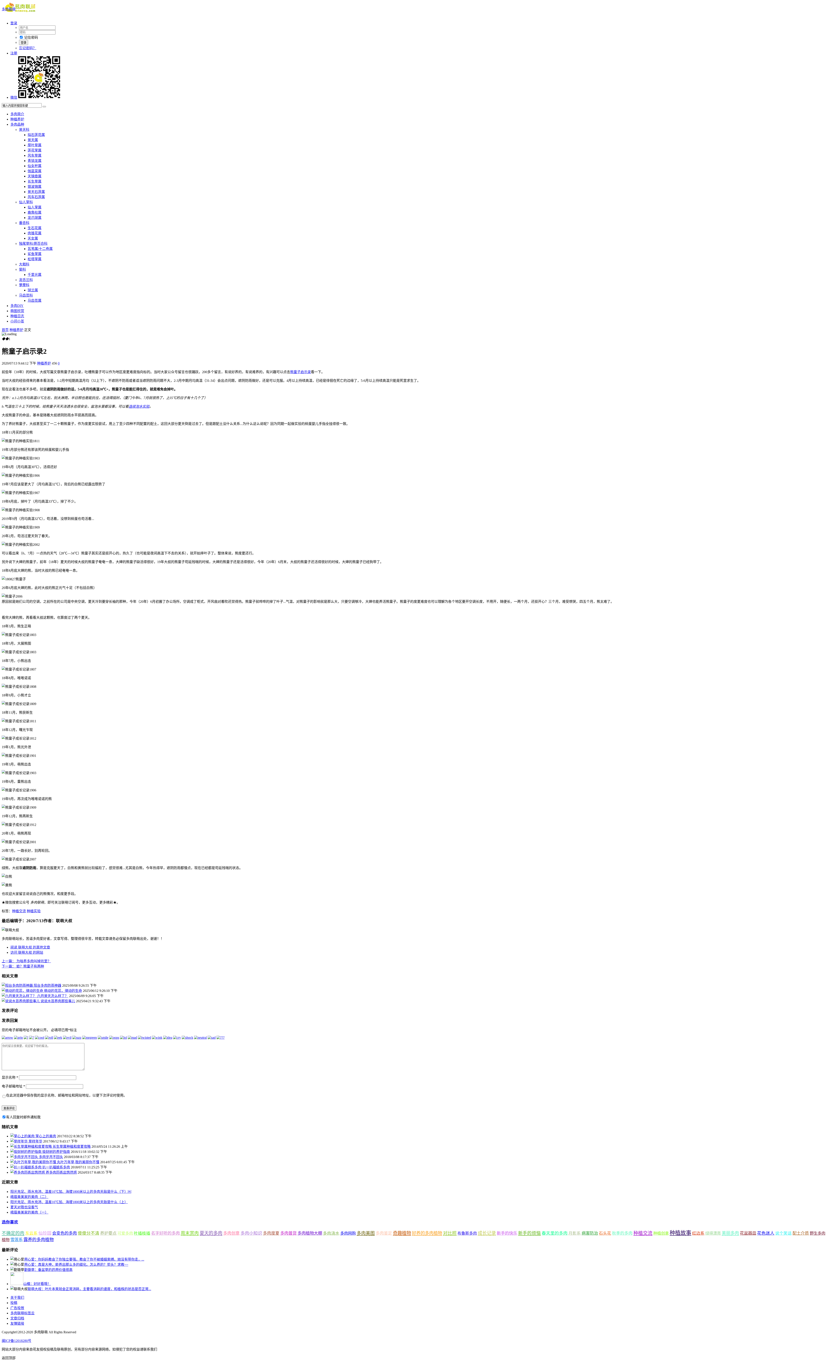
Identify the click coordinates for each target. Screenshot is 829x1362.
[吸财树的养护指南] (26, 1152)
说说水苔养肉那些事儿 (58, 1001)
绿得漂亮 (713, 1233)
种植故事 (680, 1233)
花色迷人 (765, 1233)
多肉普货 (288, 1233)
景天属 (33, 140)
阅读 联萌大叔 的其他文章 (30, 947)
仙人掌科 (26, 202)
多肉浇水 (331, 1233)
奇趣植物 (402, 1233)
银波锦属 (34, 186)
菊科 (22, 269)
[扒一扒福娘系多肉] (26, 1167)
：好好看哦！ (37, 1284)
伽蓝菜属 (34, 171)
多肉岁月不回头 (51, 1157)
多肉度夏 (271, 1233)
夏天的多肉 (211, 1233)
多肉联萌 (9, 9)
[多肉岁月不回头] (24, 1157)
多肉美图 (366, 1233)
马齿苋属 (34, 300)
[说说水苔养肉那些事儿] (21, 1001)
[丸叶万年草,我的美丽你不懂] (33, 1162)
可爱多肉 (125, 1233)
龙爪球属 (34, 217)
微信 (13, 97)
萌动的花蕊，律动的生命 (63, 991)
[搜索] (44, 106)
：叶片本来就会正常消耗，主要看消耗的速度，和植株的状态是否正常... (89, 1289)
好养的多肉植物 (427, 1233)
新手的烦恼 (529, 1233)
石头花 (605, 1233)
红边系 (698, 1233)
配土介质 (801, 1233)
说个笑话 (783, 1233)
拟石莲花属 (36, 135)
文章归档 (17, 1318)
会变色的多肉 (64, 1233)
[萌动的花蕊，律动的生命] (23, 991)
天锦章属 (34, 176)
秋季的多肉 (622, 1233)
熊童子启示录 (300, 372)
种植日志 (17, 316)
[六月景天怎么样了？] (19, 996)
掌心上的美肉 (45, 1136)
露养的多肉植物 (39, 1239)
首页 (5, 330)
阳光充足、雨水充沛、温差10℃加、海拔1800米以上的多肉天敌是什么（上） (69, 1202)
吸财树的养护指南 (56, 1152)
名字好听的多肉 (165, 1233)
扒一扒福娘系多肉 (56, 1167)
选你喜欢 (10, 1222)
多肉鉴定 (384, 1233)
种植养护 (17, 119)
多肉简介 (17, 114)
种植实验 (34, 911)
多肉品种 (17, 124)
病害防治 (590, 1233)
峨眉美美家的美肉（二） (29, 1197)
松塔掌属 (34, 259)
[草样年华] (19, 1141)
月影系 (574, 1233)
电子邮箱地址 (13, 1086)
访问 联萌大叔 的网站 (26, 952)
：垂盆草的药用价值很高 (48, 1270)
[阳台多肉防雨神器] (18, 985)
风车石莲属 (36, 197)
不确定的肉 (13, 1233)
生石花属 (34, 228)
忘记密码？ (27, 48)
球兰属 (33, 290)
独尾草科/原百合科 (33, 243)
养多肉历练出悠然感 (61, 1172)
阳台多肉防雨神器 (47, 985)
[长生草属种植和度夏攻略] (31, 1146)
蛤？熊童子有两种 (23, 966)
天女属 (33, 238)
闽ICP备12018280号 (16, 1341)
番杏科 (24, 223)
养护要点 (108, 1233)
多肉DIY (17, 306)
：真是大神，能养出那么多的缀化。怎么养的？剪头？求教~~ (76, 1264)
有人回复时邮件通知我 (23, 1117)
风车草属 (34, 155)
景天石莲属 (36, 192)
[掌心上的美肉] (22, 1136)
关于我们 (17, 1297)
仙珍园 (44, 1233)
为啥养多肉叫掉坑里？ (26, 961)
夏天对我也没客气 (24, 1207)
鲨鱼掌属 (34, 254)
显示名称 (10, 1077)
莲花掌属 (34, 150)
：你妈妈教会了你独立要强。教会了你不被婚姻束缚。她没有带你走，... (84, 1259)
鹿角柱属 (34, 212)
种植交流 (19, 911)
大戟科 (24, 264)
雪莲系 (16, 1239)
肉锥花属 (34, 233)
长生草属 (34, 181)
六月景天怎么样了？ (52, 996)
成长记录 (487, 1233)
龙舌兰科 (26, 280)
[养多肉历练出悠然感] (28, 1172)
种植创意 (661, 1233)
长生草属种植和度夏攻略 (72, 1146)
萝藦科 (24, 285)
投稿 (13, 1303)
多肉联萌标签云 (22, 1313)
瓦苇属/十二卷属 (40, 249)
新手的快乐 (507, 1233)
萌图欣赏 (17, 311)
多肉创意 (231, 1233)
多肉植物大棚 (309, 1233)
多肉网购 (348, 1233)
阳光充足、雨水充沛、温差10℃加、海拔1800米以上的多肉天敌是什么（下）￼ (70, 1191)
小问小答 (17, 321)
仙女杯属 (34, 166)
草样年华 (35, 1141)
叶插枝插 (142, 1233)
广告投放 (17, 1308)
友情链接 (17, 1323)
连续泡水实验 (139, 406)
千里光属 (34, 274)
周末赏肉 (190, 1233)
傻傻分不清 (88, 1233)
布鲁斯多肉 (467, 1233)
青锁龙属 (34, 161)
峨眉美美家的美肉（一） (29, 1212)
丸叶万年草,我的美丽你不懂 (78, 1162)
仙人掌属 (34, 207)
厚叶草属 (34, 145)
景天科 (24, 129)
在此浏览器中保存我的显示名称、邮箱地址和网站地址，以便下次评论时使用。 (66, 1095)
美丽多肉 (730, 1233)
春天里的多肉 (555, 1233)
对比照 (450, 1233)
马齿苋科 (26, 295)
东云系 (31, 1233)
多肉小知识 (251, 1233)
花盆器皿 (748, 1233)
